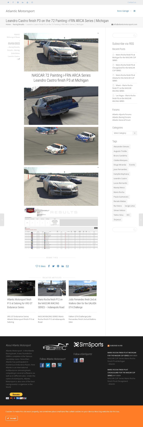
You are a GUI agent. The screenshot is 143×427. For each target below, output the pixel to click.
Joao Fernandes (120, 169)
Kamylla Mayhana (121, 174)
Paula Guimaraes (121, 196)
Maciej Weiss (119, 187)
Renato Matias (120, 201)
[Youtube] (27, 2)
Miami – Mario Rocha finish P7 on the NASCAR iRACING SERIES (122, 88)
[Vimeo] (18, 2)
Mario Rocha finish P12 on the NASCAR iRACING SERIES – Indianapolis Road (51, 303)
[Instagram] (32, 2)
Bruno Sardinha (120, 155)
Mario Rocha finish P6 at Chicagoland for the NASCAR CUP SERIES (123, 68)
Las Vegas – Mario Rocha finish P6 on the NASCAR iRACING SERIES (123, 98)
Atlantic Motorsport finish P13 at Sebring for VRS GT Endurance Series (19, 303)
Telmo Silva (118, 215)
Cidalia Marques (120, 160)
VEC (128, 215)
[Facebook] (13, 2)
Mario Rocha (119, 192)
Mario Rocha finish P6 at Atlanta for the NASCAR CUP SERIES (123, 78)
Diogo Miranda (120, 164)
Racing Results (14, 47)
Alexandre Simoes (121, 146)
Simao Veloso (119, 210)
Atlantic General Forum (121, 120)
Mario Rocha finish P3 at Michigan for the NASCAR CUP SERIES (124, 58)
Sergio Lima (130, 206)
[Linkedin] (22, 2)
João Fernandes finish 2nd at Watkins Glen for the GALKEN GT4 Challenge (82, 303)
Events (132, 164)
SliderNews (15, 53)
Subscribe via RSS (116, 346)
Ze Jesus (117, 219)
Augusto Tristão (120, 151)
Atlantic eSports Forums (121, 114)
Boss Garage (123, 11)
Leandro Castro (13, 56)
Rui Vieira (118, 206)
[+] (21, 288)
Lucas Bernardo (120, 183)
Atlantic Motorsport (20, 11)
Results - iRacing (13, 50)
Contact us (132, 2)
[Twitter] (8, 2)
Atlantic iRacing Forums (121, 117)
